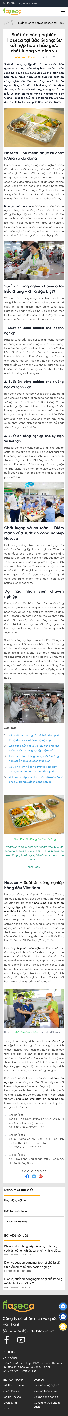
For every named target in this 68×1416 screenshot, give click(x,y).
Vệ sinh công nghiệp (46, 1397)
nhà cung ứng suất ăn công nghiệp (39, 1099)
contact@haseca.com (31, 3)
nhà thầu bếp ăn (15, 911)
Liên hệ (7, 1408)
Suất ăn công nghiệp (43, 883)
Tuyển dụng (10, 1402)
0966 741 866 (11, 3)
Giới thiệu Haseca (13, 1385)
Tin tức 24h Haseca (15, 1221)
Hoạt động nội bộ (15, 1200)
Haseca (9, 1086)
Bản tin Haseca (12, 1397)
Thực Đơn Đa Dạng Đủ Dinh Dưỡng (35, 839)
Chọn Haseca (11, 1391)
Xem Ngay (34, 867)
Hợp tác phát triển (15, 1211)
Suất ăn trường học (45, 1391)
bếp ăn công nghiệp (30, 948)
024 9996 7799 (11, 1371)
